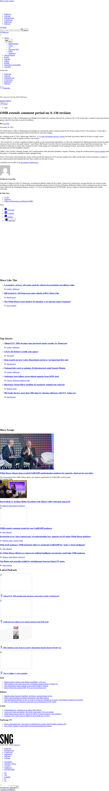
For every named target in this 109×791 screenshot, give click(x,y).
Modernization (13, 44)
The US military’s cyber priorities (15, 673)
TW (5, 775)
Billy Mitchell (7, 532)
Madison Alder (25, 380)
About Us (16, 745)
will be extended (99, 151)
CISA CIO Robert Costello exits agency (21, 352)
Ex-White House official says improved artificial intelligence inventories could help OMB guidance (42, 553)
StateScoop (8, 22)
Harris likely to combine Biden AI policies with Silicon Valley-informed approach (35, 501)
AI (9, 47)
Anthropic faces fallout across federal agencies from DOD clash (31, 376)
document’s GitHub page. (29, 162)
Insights (6, 63)
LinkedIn (7, 777)
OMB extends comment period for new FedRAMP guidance (26, 528)
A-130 (6, 197)
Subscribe (6, 88)
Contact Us (8, 767)
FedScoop (7, 14)
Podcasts (7, 59)
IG (5, 779)
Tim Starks (10, 356)
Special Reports (9, 55)
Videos (6, 61)
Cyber (11, 46)
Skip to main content (7, 1)
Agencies (7, 199)
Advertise (3, 27)
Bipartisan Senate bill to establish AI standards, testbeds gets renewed (34, 384)
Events (6, 57)
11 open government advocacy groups (52, 136)
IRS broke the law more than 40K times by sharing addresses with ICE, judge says (40, 393)
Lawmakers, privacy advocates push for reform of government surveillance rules (39, 285)
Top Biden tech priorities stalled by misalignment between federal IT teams (32, 561)
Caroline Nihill (7, 479)
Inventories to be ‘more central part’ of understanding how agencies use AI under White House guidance (45, 536)
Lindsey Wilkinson (13, 289)
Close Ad (13, 787)
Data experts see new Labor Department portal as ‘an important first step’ (36, 360)
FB (5, 773)
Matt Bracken (11, 297)
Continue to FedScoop (8, 790)
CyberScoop (8, 20)
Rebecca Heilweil (19, 506)
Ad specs (7, 766)
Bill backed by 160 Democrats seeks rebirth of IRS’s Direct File (31, 293)
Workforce (12, 53)
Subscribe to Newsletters (12, 65)
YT (5, 781)
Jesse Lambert (11, 306)
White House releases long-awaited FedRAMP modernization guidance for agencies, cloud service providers (46, 473)
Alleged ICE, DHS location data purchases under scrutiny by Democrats (35, 343)
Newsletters (8, 762)
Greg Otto (5, 124)
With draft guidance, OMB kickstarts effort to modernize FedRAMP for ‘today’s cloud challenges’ (42, 545)
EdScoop (7, 24)
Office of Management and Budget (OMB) (18, 201)
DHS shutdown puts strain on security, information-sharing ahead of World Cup (32, 648)
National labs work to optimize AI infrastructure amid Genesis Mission (35, 368)
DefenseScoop (9, 18)
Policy (11, 51)
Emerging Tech (14, 49)
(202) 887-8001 (9, 769)
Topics (6, 38)
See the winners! (5, 101)
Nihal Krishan (7, 565)
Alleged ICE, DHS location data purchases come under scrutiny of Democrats (31, 596)
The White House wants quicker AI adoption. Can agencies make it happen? (37, 301)
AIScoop (7, 16)
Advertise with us (10, 764)
